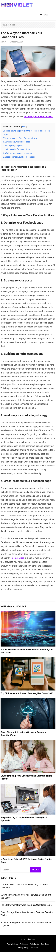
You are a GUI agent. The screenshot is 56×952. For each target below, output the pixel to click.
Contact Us (34, 948)
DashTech (45, 944)
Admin (3, 42)
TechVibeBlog (12, 944)
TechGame (24, 944)
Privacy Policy (23, 948)
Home (5, 25)
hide (24, 127)
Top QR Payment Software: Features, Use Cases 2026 (27, 693)
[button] (44, 15)
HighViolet (31, 939)
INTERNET (13, 25)
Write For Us (34, 944)
